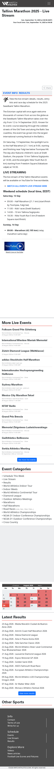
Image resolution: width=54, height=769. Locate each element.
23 (46, 602)
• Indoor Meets (9, 489)
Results (11, 741)
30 (46, 605)
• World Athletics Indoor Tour (17, 485)
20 (25, 602)
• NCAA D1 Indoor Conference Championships (26, 515)
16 (46, 598)
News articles (14, 753)
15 (39, 598)
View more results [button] (27, 693)
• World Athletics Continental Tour (19, 492)
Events (11, 735)
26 (18, 605)
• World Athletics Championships (19, 512)
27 (25, 605)
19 (18, 602)
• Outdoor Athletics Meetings (17, 499)
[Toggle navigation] (48, 3)
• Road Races (18, 508)
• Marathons (8, 502)
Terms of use (14, 722)
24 (4, 605)
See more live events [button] (27, 460)
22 (39, 602)
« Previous (15, 585)
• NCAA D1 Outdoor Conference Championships (27, 518)
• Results (6, 482)
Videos (11, 750)
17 (4, 602)
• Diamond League (11, 495)
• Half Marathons (11, 505)
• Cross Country (10, 522)
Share (48, 88)
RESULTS (24, 93)
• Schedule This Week (13, 475)
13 (25, 598)
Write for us (13, 725)
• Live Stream (9, 479)
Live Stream (13, 738)
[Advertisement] (27, 54)
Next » (40, 585)
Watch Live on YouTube (14, 252)
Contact (11, 719)
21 (32, 602)
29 (39, 605)
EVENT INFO (10, 93)
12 (18, 598)
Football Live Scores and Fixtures (23, 756)
